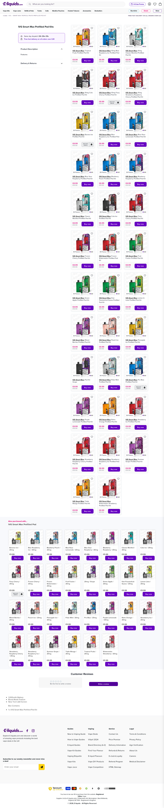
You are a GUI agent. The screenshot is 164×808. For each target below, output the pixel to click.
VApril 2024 (93, 739)
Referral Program (116, 761)
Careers (132, 756)
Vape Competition (95, 767)
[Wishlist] (154, 4)
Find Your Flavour (95, 750)
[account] (149, 4)
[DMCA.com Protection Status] (109, 789)
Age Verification (136, 745)
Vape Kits (71, 761)
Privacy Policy (135, 739)
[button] (114, 102)
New (157, 10)
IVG (10, 15)
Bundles (134, 10)
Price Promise (114, 739)
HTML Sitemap (115, 767)
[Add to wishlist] (92, 28)
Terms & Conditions (137, 734)
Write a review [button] (103, 684)
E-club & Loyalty (115, 756)
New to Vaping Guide (76, 734)
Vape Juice (72, 767)
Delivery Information (117, 745)
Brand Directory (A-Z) (97, 745)
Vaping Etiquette (74, 756)
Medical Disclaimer (137, 761)
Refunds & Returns (116, 750)
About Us (133, 750)
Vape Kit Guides (74, 750)
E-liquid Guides (73, 745)
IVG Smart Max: (78, 50)
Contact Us (113, 734)
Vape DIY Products (96, 761)
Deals (146, 10)
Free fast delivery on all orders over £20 (39, 39)
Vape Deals (93, 734)
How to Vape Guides (76, 739)
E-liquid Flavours (95, 756)
